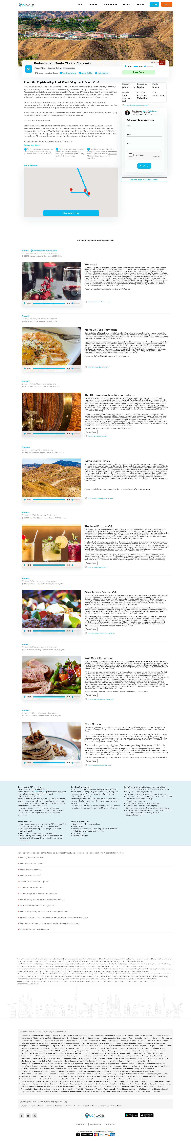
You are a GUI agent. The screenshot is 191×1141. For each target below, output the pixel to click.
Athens (162, 1048)
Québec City (113, 1040)
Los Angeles (82, 1040)
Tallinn (83, 1046)
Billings (89, 1066)
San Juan (123, 1076)
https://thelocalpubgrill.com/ (97, 567)
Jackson (131, 1063)
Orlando (24, 1048)
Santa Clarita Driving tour (27, 966)
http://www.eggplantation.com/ (98, 367)
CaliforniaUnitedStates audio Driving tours (34, 969)
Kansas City (160, 1063)
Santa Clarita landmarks (122, 981)
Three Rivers (48, 1040)
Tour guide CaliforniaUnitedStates (75, 961)
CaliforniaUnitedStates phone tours (127, 974)
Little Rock (64, 1038)
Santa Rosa (93, 1040)
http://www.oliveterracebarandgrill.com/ (101, 633)
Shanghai (164, 1040)
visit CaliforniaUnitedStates (146, 979)
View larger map (71, 213)
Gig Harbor (25, 1091)
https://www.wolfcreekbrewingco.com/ (101, 699)
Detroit (44, 1063)
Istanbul (168, 1084)
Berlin (139, 1048)
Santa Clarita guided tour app (29, 979)
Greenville (142, 1079)
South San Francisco (142, 1038)
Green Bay (85, 1091)
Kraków (79, 1076)
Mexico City (141, 1061)
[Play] (126, 66)
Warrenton (89, 1089)
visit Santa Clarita (97, 979)
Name (129, 126)
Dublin (128, 1053)
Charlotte (115, 1071)
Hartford (76, 1043)
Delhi (54, 1053)
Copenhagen (44, 1046)
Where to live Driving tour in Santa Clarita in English (37, 971)
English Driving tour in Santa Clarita (103, 964)
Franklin (35, 1084)
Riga (58, 1058)
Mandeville (88, 1058)
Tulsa (99, 1074)
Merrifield (79, 1089)
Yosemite (38, 1040)
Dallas (122, 1084)
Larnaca (118, 1043)
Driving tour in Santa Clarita (28, 961)
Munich (131, 1048)
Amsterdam (36, 1069)
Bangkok (153, 1084)
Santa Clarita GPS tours (82, 969)
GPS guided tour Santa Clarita (100, 974)
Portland (141, 1074)
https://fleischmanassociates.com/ (136, 105)
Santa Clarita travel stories (156, 976)
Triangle (99, 1089)
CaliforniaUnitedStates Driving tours (132, 964)
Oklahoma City (110, 1074)
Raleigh (106, 1071)
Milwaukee (96, 1091)
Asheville (125, 1071)
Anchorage (83, 1035)
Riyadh (72, 1079)
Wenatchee (36, 1091)
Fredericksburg (101, 1084)
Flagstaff (149, 1035)
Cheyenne (156, 1091)
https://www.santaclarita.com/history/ (101, 498)
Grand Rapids (55, 1063)
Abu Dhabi (50, 1086)
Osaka (136, 1056)
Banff (134, 1040)
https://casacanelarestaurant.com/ (100, 765)
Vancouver (125, 1040)
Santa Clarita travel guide (52, 979)
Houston (90, 1084)
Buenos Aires (119, 1035)
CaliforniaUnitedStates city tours (58, 976)
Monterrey (130, 1061)
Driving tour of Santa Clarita (158, 964)
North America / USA (127, 98)
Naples (152, 1046)
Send (143, 166)
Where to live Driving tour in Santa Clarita (155, 969)
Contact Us (110, 1124)
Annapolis (58, 1061)
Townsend (53, 1084)
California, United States (144, 96)
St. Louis (44, 1066)
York (61, 1046)
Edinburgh (89, 1079)
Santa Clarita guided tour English (117, 959)
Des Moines (111, 1053)
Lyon (38, 1048)
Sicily (73, 1056)
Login (154, 4)
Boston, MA (93, 1061)
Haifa (140, 1053)
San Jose (59, 1040)
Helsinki (98, 1046)
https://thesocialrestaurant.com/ (99, 302)
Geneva (144, 1081)
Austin (130, 1084)
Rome (113, 1056)
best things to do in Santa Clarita (77, 981)
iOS (43, 792)
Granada (72, 1071)
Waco (137, 1084)
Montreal (141, 1040)
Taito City (127, 1056)
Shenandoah (45, 1089)
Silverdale (165, 1089)
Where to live (128, 87)
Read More (91, 432)
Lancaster (44, 1076)
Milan (106, 1056)
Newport (22, 1079)
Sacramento (70, 1040)
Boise (163, 1051)
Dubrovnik (93, 1043)
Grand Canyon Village (29, 1038)
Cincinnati (52, 1074)
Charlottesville (68, 1089)
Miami (135, 1046)
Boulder (44, 1043)
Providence (33, 1079)
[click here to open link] (123, 105)
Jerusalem (53, 1056)
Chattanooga (24, 1084)
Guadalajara (118, 1061)
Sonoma (156, 1038)
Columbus (41, 1074)
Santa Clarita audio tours (62, 969)
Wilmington (23, 1046)
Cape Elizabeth (130, 1058)
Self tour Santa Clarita (109, 976)
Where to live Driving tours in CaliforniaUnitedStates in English (41, 974)
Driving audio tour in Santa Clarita (133, 966)
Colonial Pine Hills (62, 1081)
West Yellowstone (143, 1091)
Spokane (55, 1091)
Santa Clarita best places (101, 981)
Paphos (109, 1043)
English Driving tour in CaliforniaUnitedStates (34, 964)
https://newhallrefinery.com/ (97, 436)
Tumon (38, 1051)
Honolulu (65, 1051)
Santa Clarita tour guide (46, 959)
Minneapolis (100, 1063)
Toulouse (55, 1048)
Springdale (109, 1086)
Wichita (163, 1056)
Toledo (61, 1074)
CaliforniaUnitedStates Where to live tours (75, 971)
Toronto (150, 1040)
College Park (46, 1061)
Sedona (167, 1035)
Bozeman (117, 1066)
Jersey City (105, 1069)
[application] (138, 66)
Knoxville (44, 1084)
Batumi (85, 1048)
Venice (80, 1056)
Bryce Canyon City (95, 1086)
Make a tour (95, 1124)
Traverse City (67, 1063)
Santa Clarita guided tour (93, 959)
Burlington (160, 1086)
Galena (41, 1053)
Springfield (25, 1066)
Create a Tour (110, 4)
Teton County (128, 1091)
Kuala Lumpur (163, 1058)
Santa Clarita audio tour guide (50, 966)
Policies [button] (140, 4)
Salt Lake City (79, 1086)
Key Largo (144, 1046)
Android (37, 792)
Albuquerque (139, 1069)
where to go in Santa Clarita (28, 981)
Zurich (127, 1081)
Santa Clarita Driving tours (50, 961)
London (69, 1046)
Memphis (63, 1084)
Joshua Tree (127, 1038)
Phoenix (158, 1035)
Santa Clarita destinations (27, 984)
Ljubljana (107, 1079)
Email (128, 143)
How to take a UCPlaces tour (144, 179)
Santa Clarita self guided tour (143, 959)
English (140, 87)
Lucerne (135, 1081)
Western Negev (27, 1056)
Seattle (46, 1091)
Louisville (44, 1058)
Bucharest (51, 1079)
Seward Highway (96, 1035)
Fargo (157, 1071)
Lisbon (104, 1076)
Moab (117, 1086)
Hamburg (147, 1048)
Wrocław (88, 1076)
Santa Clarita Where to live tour (125, 969)
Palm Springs (167, 1038)
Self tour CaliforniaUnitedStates (132, 976)
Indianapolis (82, 1053)
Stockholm (107, 1081)
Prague (139, 1043)
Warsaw (71, 1076)
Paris (63, 1048)
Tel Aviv (160, 1053)
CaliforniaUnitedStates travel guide (119, 979)
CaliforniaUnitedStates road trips (86, 976)
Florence (98, 1056)
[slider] (150, 66)
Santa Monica (26, 1040)
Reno (75, 1069)
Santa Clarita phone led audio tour (156, 974)
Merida (150, 1061)
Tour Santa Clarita (163, 959)
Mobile (55, 1035)
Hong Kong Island (88, 1051)
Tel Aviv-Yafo (150, 1053)
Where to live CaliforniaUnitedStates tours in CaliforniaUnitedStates (120, 971)
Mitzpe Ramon (41, 1056)
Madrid (90, 1081)
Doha (138, 1076)
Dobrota (137, 1066)
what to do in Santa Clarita (52, 981)
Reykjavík (136, 1051)
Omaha (166, 1066)
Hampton (56, 1089)
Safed (62, 1056)
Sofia (97, 1038)
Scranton (34, 1076)
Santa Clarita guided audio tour (76, 966)
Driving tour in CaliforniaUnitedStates (128, 961)
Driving (155, 87)
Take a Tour (81, 1124)
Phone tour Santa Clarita (77, 974)
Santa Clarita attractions (143, 981)
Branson (35, 1066)
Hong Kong (102, 1051)
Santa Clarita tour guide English (69, 959)
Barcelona (81, 1081)
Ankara (23, 1086)
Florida (160, 1046)
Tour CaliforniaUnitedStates (101, 961)
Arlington (132, 1089)
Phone (129, 134)
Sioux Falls (49, 1081)
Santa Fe (150, 1069)
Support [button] (126, 4)
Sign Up (166, 4)
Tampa (168, 1046)
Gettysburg (23, 1076)
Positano (89, 1056)
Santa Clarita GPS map (102, 969)
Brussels (81, 1038)
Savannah (113, 1048)
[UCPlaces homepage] (95, 1116)
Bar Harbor (143, 1058)
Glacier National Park (103, 1066)
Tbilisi (77, 1048)
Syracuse (44, 1071)
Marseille (46, 1048)
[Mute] (145, 66)
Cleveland (70, 1074)
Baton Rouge (100, 1058)
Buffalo (53, 1071)
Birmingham (45, 1035)
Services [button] (93, 4)
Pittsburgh (54, 1076)
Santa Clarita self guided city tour (30, 976)
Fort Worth (113, 1084)
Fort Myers (126, 1046)
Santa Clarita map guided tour (76, 979)
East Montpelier (147, 1086)
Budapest (119, 1051)
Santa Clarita (158, 95)
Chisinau (60, 1066)
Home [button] (79, 4)
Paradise (66, 1069)
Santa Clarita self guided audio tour (104, 966)
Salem (102, 1061)
